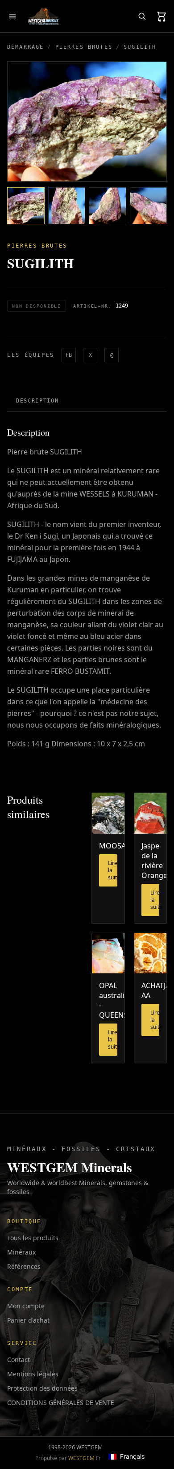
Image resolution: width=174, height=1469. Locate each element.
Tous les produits (32, 1237)
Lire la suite (112, 870)
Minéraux (21, 1252)
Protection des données (42, 1388)
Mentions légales (32, 1374)
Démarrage (25, 47)
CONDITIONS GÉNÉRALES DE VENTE (60, 1402)
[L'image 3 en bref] (107, 206)
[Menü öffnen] (12, 16)
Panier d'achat (28, 1320)
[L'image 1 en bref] (26, 206)
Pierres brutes (83, 47)
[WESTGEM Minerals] (43, 16)
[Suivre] (142, 16)
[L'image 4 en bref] (148, 206)
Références (24, 1266)
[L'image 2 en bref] (67, 206)
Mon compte (26, 1306)
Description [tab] (37, 401)
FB (69, 355)
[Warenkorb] (161, 16)
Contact (18, 1359)
